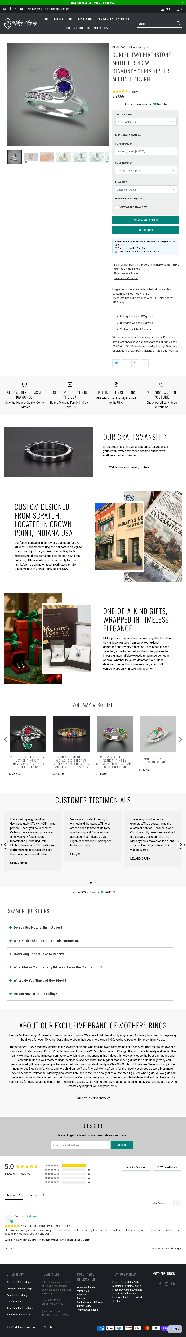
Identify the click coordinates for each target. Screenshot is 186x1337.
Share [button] (12, 1248)
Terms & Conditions (87, 1309)
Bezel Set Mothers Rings (19, 1282)
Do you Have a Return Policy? (35, 994)
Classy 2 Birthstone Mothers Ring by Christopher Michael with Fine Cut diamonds (114, 761)
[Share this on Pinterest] (135, 363)
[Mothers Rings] (20, 23)
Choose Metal (124, 114)
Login (168, 9)
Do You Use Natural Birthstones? (38, 927)
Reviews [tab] (11, 1195)
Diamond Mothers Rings (19, 1288)
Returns (81, 1298)
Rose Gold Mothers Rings (20, 1308)
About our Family (86, 1287)
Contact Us (83, 1290)
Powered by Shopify (41, 1327)
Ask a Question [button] (137, 1167)
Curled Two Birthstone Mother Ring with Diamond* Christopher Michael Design (47, 1239)
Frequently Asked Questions (127, 1289)
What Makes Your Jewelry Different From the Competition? (58, 967)
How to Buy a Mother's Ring (126, 1282)
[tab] (14, 157)
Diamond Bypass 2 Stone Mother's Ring (158, 760)
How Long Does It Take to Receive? (40, 954)
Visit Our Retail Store (57, 9)
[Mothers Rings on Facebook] (9, 9)
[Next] (181, 845)
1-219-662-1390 (34, 9)
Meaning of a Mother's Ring (126, 1286)
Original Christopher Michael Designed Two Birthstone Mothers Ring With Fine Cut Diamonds (71, 761)
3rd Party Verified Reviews (90, 1302)
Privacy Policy (84, 1306)
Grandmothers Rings (17, 1295)
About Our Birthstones (124, 1293)
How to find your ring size (128, 198)
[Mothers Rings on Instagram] (15, 9)
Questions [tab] (34, 1195)
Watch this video (128, 451)
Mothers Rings (22, 1327)
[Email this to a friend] (145, 363)
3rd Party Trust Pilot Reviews (93, 1098)
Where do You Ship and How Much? (40, 980)
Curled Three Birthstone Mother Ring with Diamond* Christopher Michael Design (28, 761)
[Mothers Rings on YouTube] (21, 9)
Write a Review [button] (169, 1167)
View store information (126, 278)
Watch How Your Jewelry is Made (129, 467)
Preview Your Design (146, 220)
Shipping (82, 1294)
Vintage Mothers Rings (18, 1314)
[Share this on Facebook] (126, 363)
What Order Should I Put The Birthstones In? (47, 941)
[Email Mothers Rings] (4, 9)
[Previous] (5, 845)
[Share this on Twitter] (116, 363)
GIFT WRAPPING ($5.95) (133, 207)
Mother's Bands (15, 1301)
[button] (56, 19)
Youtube (163, 407)
